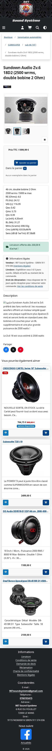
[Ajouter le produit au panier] (46, 433)
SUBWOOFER (14, 44)
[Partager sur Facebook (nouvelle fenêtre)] (6, 349)
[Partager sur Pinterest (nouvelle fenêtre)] (20, 349)
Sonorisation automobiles (29, 37)
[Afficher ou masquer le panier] (30, 27)
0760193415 (26, 698)
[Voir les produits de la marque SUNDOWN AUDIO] (7, 87)
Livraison (26, 656)
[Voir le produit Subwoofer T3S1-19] (26, 460)
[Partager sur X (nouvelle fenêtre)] (13, 349)
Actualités (26, 742)
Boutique (8, 37)
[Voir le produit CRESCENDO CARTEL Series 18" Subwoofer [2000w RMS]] (26, 387)
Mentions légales (26, 674)
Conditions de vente (26, 660)
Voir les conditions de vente (30, 286)
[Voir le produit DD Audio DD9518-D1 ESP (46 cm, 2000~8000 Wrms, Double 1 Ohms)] (26, 530)
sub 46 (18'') (30, 44)
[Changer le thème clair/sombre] (45, 27)
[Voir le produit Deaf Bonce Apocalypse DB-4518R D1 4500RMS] (26, 600)
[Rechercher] (37, 27)
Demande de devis (26, 663)
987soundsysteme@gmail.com (26, 690)
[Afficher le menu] (4, 27)
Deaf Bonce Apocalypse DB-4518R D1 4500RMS (26, 580)
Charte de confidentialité (26, 671)
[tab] (8, 131)
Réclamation (26, 667)
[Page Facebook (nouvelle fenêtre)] (26, 734)
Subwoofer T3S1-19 (12, 441)
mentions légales (22, 266)
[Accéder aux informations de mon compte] (22, 27)
